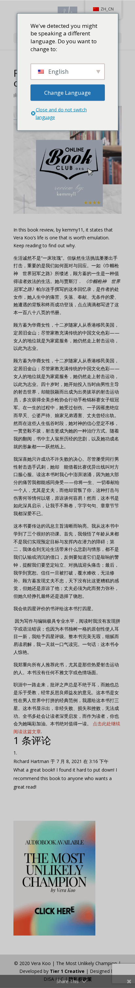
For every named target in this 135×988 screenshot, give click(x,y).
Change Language (67, 92)
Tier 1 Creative (67, 971)
